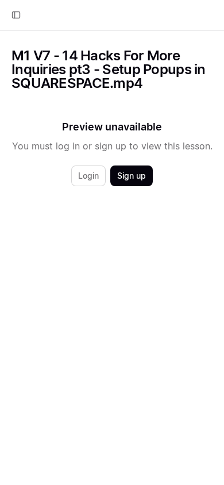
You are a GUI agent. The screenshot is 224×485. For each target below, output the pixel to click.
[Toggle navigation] (16, 15)
